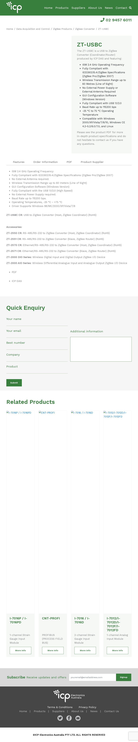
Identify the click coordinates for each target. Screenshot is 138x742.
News (109, 7)
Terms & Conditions (60, 707)
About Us (95, 7)
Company (13, 354)
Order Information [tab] (45, 162)
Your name (13, 319)
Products (61, 7)
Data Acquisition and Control (33, 28)
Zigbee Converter (85, 28)
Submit (14, 382)
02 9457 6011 (118, 20)
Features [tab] (18, 162)
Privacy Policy (87, 707)
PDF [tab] (69, 162)
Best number (15, 342)
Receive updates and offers (36, 677)
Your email (13, 330)
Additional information (86, 331)
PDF (14, 272)
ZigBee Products (62, 28)
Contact (121, 7)
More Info (20, 650)
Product (12, 366)
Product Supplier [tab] (92, 162)
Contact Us (111, 711)
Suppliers (78, 7)
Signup (123, 677)
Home (48, 7)
